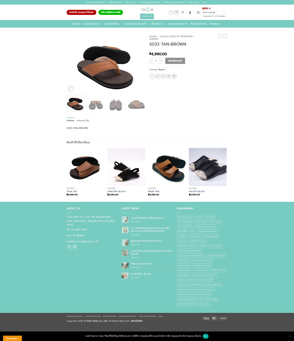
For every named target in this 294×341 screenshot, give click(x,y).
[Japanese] (209, 8)
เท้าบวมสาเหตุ (183, 294)
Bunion (200, 217)
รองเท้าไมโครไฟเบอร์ (216, 255)
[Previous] (72, 63)
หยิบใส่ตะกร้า (175, 61)
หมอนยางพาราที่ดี (185, 279)
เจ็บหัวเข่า (182, 289)
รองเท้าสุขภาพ (92, 24)
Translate (221, 16)
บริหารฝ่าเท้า (195, 236)
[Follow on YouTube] (176, 12)
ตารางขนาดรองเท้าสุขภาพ (149, 2)
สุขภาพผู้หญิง (183, 275)
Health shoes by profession (176, 36)
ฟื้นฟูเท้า (203, 246)
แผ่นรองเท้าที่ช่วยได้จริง (188, 299)
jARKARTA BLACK (116, 191)
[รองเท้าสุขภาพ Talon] (147, 12)
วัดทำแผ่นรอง (183, 260)
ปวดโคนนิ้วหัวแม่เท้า (198, 241)
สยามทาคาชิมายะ (184, 270)
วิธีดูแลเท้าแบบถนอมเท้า (202, 260)
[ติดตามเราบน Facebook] (171, 12)
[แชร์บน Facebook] (152, 76)
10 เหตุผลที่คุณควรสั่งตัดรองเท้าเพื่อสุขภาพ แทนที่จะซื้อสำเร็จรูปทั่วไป (150, 230)
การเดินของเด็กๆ (185, 226)
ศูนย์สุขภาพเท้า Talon (202, 265)
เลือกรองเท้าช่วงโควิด (201, 294)
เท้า (190, 289)
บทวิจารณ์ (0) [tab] (83, 120)
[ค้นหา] (183, 12)
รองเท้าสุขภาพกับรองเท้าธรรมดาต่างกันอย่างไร (151, 252)
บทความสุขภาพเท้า (178, 24)
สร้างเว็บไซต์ (136, 321)
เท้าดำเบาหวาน (208, 289)
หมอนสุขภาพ (193, 2)
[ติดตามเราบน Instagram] (74, 247)
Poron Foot (215, 221)
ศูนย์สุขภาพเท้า (184, 265)
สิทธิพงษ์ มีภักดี (218, 270)
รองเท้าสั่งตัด (112, 24)
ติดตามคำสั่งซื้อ (109, 316)
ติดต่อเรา (215, 24)
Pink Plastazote (185, 221)
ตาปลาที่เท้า (182, 236)
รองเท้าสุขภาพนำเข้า (135, 24)
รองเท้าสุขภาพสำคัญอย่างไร (189, 250)
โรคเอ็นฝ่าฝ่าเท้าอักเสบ (187, 303)
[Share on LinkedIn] (174, 76)
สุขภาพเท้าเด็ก (210, 275)
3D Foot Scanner (186, 217)
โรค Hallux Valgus (209, 299)
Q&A (161, 316)
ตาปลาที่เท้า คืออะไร (141, 273)
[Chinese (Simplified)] (203, 8)
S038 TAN (72, 191)
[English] (206, 8)
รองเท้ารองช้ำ (215, 246)
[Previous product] (225, 36)
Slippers (153, 39)
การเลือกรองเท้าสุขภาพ (205, 226)
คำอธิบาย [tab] (70, 120)
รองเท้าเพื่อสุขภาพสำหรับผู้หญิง (191, 255)
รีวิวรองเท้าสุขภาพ (75, 316)
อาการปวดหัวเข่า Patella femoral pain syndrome (199, 284)
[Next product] (220, 36)
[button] (190, 12)
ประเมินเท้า (182, 241)
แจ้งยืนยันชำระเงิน (93, 316)
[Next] (139, 63)
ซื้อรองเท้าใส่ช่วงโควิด (208, 231)
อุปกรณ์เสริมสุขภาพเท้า (95, 2)
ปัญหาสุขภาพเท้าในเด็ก (187, 246)
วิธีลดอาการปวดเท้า (141, 263)
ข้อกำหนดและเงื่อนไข (127, 316)
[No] (290, 337)
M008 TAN (153, 191)
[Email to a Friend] (163, 76)
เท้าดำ (197, 289)
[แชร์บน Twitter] (157, 76)
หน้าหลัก (153, 36)
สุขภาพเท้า (196, 275)
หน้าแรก (76, 24)
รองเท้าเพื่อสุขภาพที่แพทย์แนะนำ (147, 218)
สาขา (204, 2)
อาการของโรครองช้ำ (204, 279)
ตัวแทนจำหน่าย (199, 24)
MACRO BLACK (197, 191)
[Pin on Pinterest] (168, 76)
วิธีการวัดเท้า (130, 2)
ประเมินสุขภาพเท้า (210, 236)
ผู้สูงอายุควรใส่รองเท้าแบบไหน (146, 240)
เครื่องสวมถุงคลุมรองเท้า (174, 2)
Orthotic (211, 217)
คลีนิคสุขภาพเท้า (115, 2)
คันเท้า (193, 231)
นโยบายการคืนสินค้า (147, 316)
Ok (205, 336)
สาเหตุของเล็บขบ (201, 270)
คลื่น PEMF (182, 231)
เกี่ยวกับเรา (157, 24)
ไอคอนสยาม (204, 303)
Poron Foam (200, 221)
